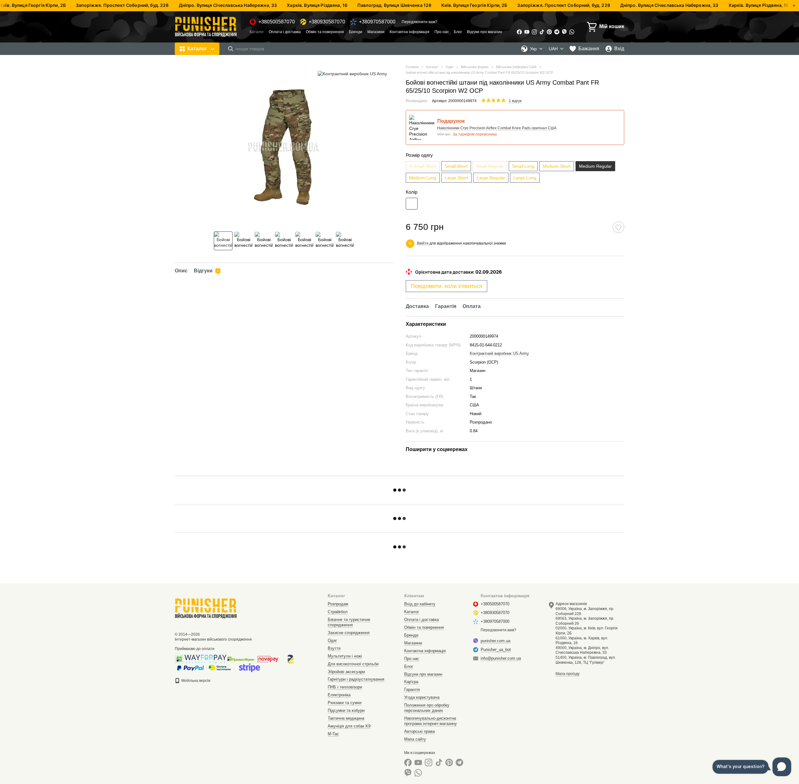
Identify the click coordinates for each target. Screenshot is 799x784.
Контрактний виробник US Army (499, 353)
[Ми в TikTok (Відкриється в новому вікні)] (541, 31)
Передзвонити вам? (419, 22)
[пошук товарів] (231, 49)
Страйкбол (338, 611)
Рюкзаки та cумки (344, 702)
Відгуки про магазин (484, 32)
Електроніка (339, 694)
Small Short (456, 166)
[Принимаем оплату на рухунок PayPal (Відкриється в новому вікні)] (190, 667)
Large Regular (491, 177)
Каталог (257, 32)
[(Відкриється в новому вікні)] (249, 667)
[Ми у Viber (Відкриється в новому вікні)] (564, 31)
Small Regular (490, 166)
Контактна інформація (409, 32)
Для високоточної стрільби (353, 664)
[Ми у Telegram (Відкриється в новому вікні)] (556, 31)
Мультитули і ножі (345, 656)
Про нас (441, 32)
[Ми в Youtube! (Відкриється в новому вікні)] (526, 31)
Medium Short (557, 166)
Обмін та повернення (325, 32)
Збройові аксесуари (346, 671)
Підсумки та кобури (346, 710)
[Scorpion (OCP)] (411, 203)
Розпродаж (338, 604)
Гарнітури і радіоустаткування (356, 679)
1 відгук (515, 101)
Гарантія (412, 689)
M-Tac (333, 734)
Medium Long (422, 177)
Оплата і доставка (285, 32)
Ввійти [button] (423, 243)
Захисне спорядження (349, 632)
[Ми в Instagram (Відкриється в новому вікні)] (534, 31)
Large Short (456, 177)
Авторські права (419, 731)
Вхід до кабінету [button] (419, 604)
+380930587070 (327, 21)
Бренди (355, 32)
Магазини (376, 32)
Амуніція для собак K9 (349, 726)
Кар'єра (411, 681)
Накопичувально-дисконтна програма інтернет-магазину (430, 721)
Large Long (524, 177)
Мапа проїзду (568, 674)
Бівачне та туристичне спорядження (349, 622)
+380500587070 (276, 21)
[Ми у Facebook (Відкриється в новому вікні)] (519, 31)
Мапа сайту (415, 739)
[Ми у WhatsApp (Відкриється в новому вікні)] (571, 31)
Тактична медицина (346, 718)
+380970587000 (377, 21)
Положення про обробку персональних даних (426, 708)
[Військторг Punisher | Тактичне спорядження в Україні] (206, 608)
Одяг (332, 640)
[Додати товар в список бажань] (618, 227)
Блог (458, 32)
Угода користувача (421, 697)
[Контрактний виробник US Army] (352, 73)
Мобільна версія (195, 680)
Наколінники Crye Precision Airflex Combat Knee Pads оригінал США (496, 128)
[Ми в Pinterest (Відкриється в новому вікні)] (549, 31)
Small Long (523, 166)
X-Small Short (422, 166)
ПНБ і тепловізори (345, 687)
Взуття (334, 648)
